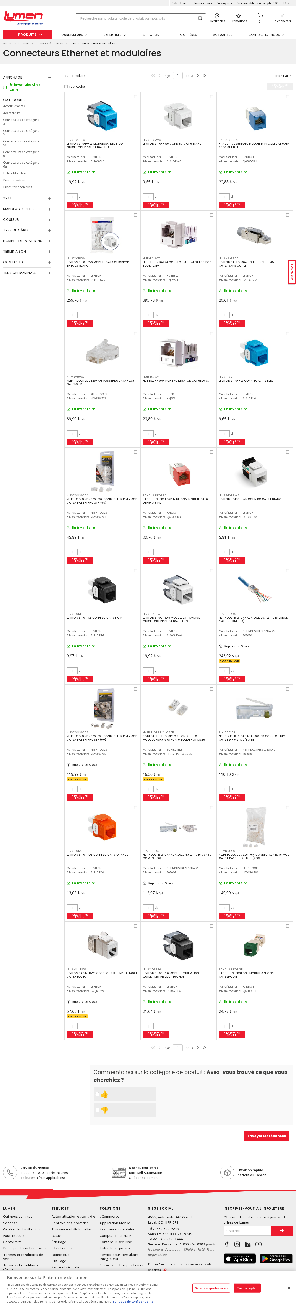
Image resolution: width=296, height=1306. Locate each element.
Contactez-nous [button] (264, 35)
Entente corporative (116, 1248)
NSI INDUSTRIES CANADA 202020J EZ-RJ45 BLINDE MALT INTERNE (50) (253, 619)
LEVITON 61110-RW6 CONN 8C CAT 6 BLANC (172, 143)
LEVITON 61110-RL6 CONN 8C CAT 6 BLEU (246, 380)
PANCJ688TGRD (155, 495)
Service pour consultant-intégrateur (120, 1257)
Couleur (11, 219)
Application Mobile (115, 1223)
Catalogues (224, 3)
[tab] (27, 77)
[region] (148, 1288)
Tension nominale (19, 273)
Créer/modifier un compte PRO (257, 3)
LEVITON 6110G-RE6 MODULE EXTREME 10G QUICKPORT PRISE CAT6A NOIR (171, 974)
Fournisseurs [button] (71, 35)
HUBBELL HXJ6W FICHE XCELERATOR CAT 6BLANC (176, 380)
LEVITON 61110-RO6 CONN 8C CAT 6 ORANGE (97, 854)
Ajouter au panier (80, 205)
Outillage (59, 1261)
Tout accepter (247, 1288)
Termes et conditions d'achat (20, 1267)
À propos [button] (151, 35)
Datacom (59, 1236)
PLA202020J (228, 614)
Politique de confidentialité (25, 1248)
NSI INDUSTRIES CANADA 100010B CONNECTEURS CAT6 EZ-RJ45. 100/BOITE (252, 737)
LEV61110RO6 (76, 851)
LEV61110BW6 (76, 258)
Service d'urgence (34, 1167)
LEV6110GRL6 (76, 140)
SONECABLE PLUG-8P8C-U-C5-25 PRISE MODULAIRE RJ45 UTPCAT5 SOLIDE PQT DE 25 (174, 737)
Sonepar (10, 1223)
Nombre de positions (22, 241)
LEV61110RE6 (75, 614)
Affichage (12, 77)
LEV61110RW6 (152, 140)
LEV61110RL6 (227, 377)
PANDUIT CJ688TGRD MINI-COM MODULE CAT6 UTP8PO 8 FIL (175, 500)
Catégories (14, 100)
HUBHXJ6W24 (153, 258)
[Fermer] (289, 1288)
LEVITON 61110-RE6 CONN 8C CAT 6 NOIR (94, 617)
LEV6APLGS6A (228, 258)
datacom (23, 43)
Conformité (12, 1242)
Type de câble (16, 230)
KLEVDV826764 (230, 851)
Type (7, 198)
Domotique (60, 1255)
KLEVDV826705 (77, 732)
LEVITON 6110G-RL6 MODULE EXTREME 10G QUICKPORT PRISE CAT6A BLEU (95, 145)
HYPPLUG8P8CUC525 (158, 732)
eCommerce (109, 1216)
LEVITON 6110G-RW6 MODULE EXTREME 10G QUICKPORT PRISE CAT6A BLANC (171, 619)
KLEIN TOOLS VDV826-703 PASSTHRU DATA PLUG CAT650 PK (100, 382)
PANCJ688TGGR (231, 969)
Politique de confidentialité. (133, 1301)
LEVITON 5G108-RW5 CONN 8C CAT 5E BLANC (250, 499)
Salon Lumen (180, 3)
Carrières (188, 35)
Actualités (223, 35)
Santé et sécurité (65, 1267)
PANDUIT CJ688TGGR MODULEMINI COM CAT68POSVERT (246, 974)
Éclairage (59, 1242)
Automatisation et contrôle (73, 1216)
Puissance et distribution (72, 1229)
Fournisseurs (203, 3)
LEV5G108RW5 (229, 495)
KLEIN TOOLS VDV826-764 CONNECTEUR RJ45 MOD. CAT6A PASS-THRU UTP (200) (254, 856)
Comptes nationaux (115, 1236)
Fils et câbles (62, 1248)
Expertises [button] (113, 35)
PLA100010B (227, 732)
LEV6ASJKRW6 (77, 969)
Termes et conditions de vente (23, 1257)
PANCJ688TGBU (231, 140)
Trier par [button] (281, 75)
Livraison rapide (250, 1170)
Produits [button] (27, 34)
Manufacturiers (18, 209)
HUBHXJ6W (151, 377)
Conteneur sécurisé (116, 1242)
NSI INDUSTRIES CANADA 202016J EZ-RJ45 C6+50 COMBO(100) (177, 856)
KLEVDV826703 (77, 377)
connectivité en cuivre (50, 43)
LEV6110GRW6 (152, 614)
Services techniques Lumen (122, 1265)
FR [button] (284, 3)
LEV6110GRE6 (152, 969)
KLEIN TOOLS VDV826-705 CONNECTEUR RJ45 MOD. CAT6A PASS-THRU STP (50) (102, 737)
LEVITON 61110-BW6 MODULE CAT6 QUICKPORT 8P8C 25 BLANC (99, 263)
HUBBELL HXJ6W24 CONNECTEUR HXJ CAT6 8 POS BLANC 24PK (177, 263)
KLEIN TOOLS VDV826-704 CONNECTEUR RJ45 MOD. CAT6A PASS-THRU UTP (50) (102, 500)
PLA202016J (151, 851)
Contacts (13, 262)
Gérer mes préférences (211, 1288)
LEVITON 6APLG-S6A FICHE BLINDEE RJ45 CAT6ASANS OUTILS (246, 263)
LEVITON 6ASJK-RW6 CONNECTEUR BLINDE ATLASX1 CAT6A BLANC (102, 974)
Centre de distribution (21, 1229)
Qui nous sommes (18, 1216)
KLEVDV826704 (77, 495)
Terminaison (14, 251)
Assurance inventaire (117, 1229)
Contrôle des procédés (70, 1223)
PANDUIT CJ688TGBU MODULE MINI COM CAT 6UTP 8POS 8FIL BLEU (254, 145)
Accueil (7, 43)
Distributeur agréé (144, 1167)
